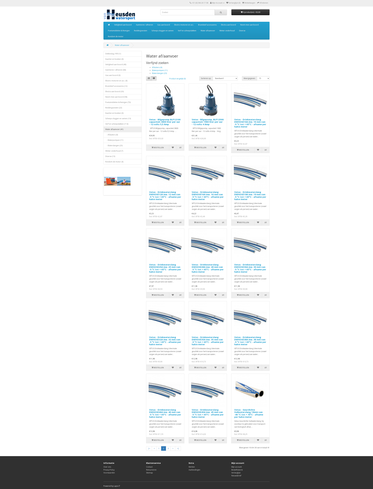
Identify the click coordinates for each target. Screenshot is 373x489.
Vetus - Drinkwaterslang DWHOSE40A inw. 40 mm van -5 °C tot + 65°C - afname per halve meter (165, 413)
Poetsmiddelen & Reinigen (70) (118, 102)
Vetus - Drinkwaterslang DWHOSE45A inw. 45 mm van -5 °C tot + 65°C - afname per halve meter (208, 413)
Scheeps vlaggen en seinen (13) (118, 118)
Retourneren (151, 470)
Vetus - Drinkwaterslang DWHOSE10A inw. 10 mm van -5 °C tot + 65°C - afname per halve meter (250, 123)
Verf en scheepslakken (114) (116, 124)
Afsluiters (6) (157, 67)
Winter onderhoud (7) (114, 151)
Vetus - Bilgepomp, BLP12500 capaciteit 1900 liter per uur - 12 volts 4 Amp (208, 122)
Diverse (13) (110, 156)
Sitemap (149, 472)
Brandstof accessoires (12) (116, 86)
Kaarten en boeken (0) (114, 59)
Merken (192, 467)
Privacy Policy (109, 470)
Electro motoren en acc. (184, 25)
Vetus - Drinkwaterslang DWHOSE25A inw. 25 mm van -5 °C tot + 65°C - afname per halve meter (165, 268)
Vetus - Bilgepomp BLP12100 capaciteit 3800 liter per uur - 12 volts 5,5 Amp (165, 122)
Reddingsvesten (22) (113, 107)
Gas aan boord (163, 25)
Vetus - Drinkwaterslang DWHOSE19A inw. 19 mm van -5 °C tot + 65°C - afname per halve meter (250, 196)
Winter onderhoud (227, 30)
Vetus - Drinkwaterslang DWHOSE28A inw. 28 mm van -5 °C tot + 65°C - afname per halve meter (208, 268)
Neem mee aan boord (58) (116, 97)
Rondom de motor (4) (114, 161)
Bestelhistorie (237, 470)
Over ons (107, 467)
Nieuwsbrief (236, 475)
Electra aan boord (228, 25)
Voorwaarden (109, 472)
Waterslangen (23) (159, 73)
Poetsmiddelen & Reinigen (119, 30)
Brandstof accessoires (207, 25)
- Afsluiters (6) (111, 134)
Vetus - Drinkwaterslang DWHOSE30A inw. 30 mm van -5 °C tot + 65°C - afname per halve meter (250, 268)
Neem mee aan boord (249, 25)
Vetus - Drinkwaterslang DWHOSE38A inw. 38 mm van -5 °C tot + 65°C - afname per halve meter (250, 341)
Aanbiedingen (194, 470)
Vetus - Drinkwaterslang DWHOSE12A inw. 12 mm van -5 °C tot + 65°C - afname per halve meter (165, 196)
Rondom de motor (115, 36)
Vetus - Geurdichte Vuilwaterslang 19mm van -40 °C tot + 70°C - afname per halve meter (248, 413)
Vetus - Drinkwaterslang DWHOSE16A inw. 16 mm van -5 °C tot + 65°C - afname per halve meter (208, 196)
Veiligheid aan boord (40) (115, 64)
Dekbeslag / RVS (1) (113, 53)
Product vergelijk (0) (177, 78)
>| (178, 448)
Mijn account (236, 467)
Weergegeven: (249, 78)
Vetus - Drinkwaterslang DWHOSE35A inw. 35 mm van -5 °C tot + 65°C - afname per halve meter (208, 341)
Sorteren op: (206, 78)
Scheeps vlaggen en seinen (163, 30)
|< (149, 448)
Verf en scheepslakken (187, 30)
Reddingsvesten (140, 30)
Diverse (242, 30)
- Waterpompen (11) (114, 140)
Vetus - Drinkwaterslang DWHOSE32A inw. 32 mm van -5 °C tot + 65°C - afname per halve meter (165, 341)
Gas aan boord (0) (112, 75)
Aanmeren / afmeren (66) (115, 70)
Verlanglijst (235, 472)
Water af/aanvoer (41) (114, 129)
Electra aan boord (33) (114, 91)
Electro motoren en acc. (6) (116, 80)
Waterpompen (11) (160, 70)
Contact (149, 467)
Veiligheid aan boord (123, 25)
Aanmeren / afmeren (144, 25)
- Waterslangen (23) (114, 145)
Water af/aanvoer (208, 30)
